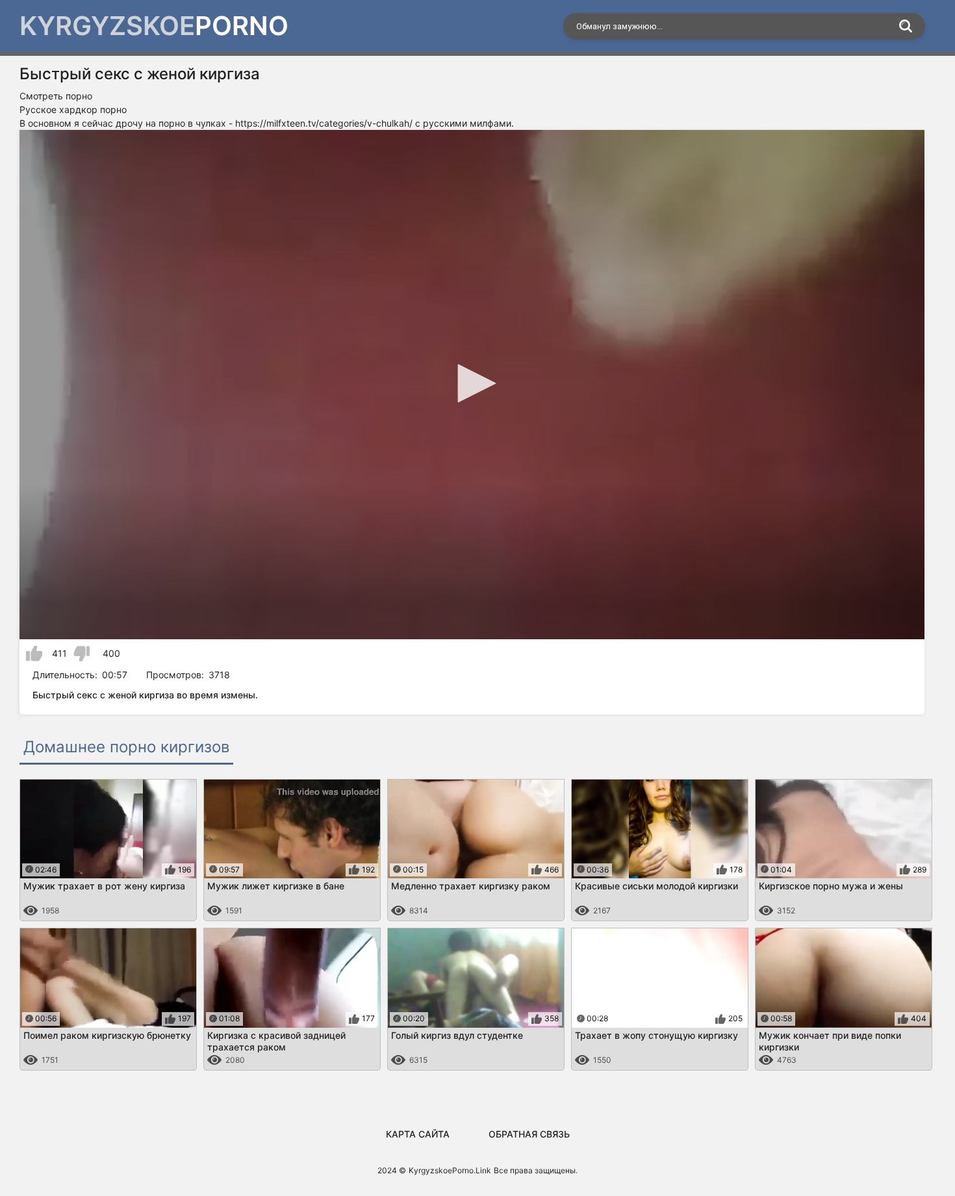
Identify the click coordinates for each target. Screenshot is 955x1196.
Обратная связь (529, 1133)
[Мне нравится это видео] (34, 653)
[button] (472, 383)
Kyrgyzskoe (153, 26)
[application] (471, 384)
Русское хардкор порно (73, 109)
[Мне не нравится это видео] (81, 653)
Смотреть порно (55, 95)
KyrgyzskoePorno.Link (450, 1170)
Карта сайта (418, 1133)
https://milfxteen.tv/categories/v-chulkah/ (324, 123)
